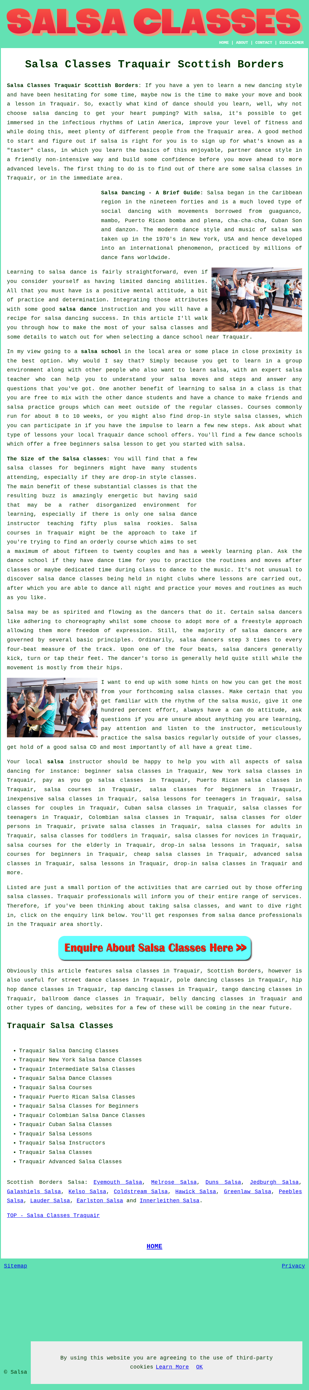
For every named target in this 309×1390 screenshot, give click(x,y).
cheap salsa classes (167, 854)
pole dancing (197, 980)
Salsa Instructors (77, 1143)
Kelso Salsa (87, 1192)
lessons (231, 579)
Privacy (293, 1266)
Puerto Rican (69, 1097)
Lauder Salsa (50, 1201)
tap (116, 989)
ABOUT (242, 42)
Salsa (215, 193)
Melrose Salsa (174, 1182)
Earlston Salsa (100, 1201)
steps (239, 426)
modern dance (178, 230)
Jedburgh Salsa (274, 1182)
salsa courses (67, 790)
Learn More (172, 1367)
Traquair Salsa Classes (60, 1026)
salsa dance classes (70, 579)
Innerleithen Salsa (169, 1201)
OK (199, 1367)
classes (228, 407)
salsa (279, 230)
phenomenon (194, 248)
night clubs (175, 579)
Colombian (64, 1115)
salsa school (101, 352)
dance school (183, 337)
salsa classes (172, 328)
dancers (172, 612)
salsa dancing (66, 318)
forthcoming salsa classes (178, 692)
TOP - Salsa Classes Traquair (53, 1216)
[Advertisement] (52, 226)
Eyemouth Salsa (118, 1182)
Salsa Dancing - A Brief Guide (150, 193)
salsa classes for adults (248, 826)
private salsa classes (117, 826)
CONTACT (263, 42)
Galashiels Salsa (34, 1192)
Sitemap (15, 1266)
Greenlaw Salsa (247, 1192)
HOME (224, 42)
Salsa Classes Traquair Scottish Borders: (74, 86)
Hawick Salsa (195, 1192)
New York (62, 1060)
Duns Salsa (223, 1182)
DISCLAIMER (291, 42)
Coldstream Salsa (141, 1192)
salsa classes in (143, 971)
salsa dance (78, 309)
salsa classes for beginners (55, 468)
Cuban (57, 1125)
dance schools (280, 435)
